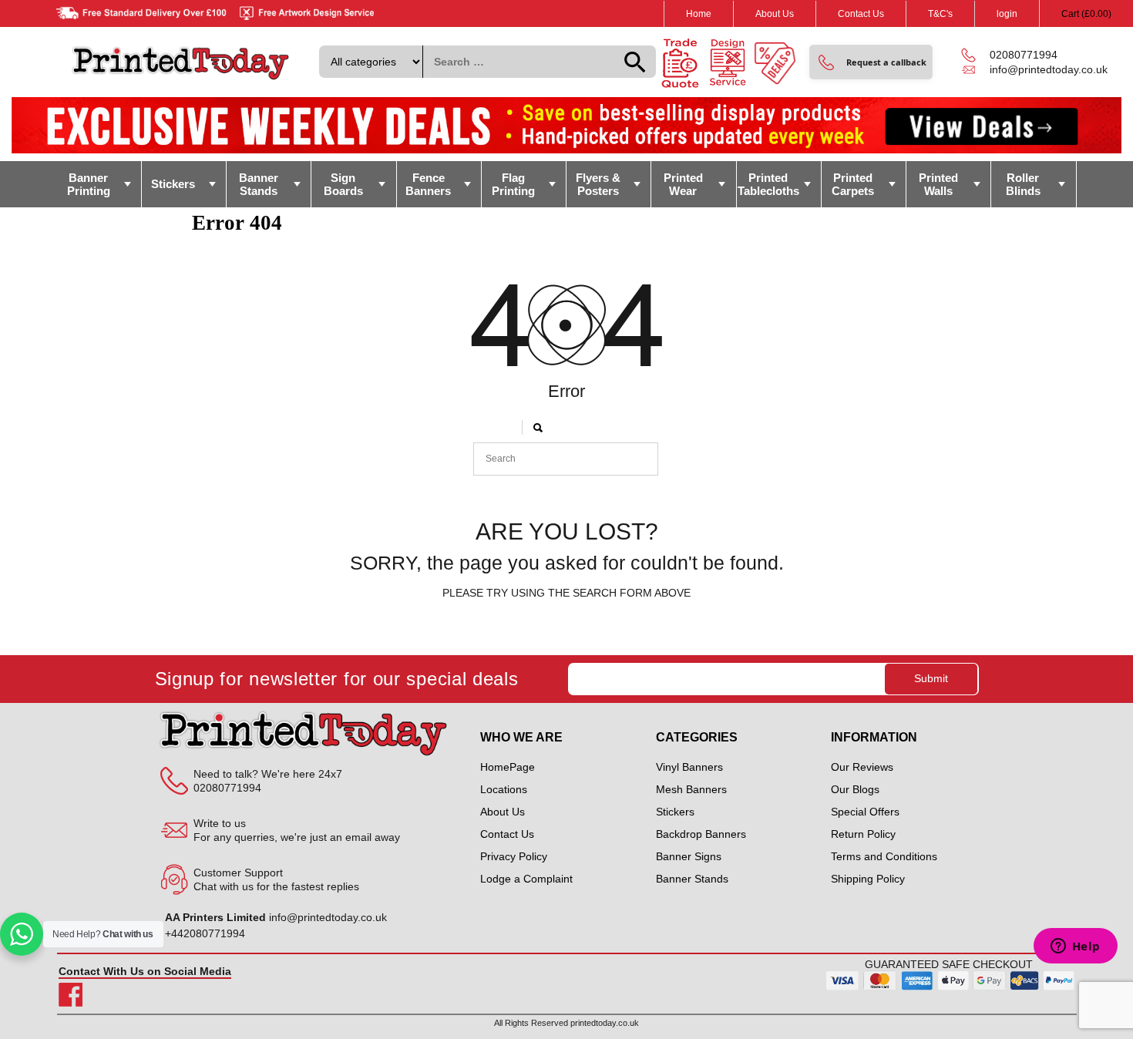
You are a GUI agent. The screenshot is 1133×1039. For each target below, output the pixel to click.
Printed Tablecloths (768, 184)
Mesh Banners (691, 789)
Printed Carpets (853, 184)
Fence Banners (428, 184)
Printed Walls (938, 184)
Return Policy (863, 834)
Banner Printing (88, 184)
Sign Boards (343, 184)
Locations (503, 789)
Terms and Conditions (884, 856)
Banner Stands (258, 184)
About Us (774, 13)
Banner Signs (688, 856)
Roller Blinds (1023, 184)
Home (698, 13)
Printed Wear (683, 184)
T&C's (940, 13)
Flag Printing (513, 184)
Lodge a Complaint (526, 879)
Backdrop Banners (701, 834)
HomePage (507, 767)
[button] (871, 62)
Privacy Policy (513, 856)
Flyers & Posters (598, 184)
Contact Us (861, 13)
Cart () (1086, 13)
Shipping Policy (868, 879)
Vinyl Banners (689, 767)
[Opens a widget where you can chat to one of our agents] (1075, 947)
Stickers (173, 183)
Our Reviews (862, 767)
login (1007, 13)
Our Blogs (855, 789)
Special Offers (865, 811)
